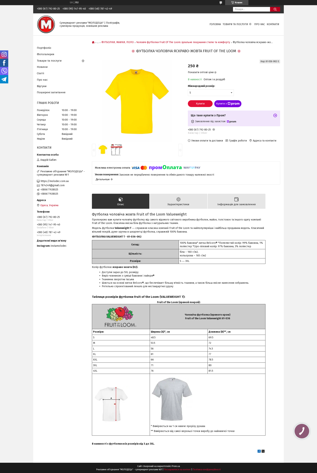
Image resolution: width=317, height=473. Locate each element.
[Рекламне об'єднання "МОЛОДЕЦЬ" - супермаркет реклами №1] (46, 24)
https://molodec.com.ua (55, 181)
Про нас (259, 24)
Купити (200, 103)
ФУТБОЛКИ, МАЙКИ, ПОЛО (117, 42)
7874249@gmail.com (53, 185)
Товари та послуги (235, 24)
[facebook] (259, 451)
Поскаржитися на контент (177, 469)
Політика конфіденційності (207, 469)
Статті (40, 73)
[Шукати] (275, 9)
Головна (215, 24)
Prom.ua (176, 466)
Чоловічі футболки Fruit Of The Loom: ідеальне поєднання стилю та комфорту (183, 42)
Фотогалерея (45, 54)
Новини (42, 67)
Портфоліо (44, 47)
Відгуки (42, 86)
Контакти (273, 24)
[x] (263, 451)
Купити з (221, 103)
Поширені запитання (51, 92)
